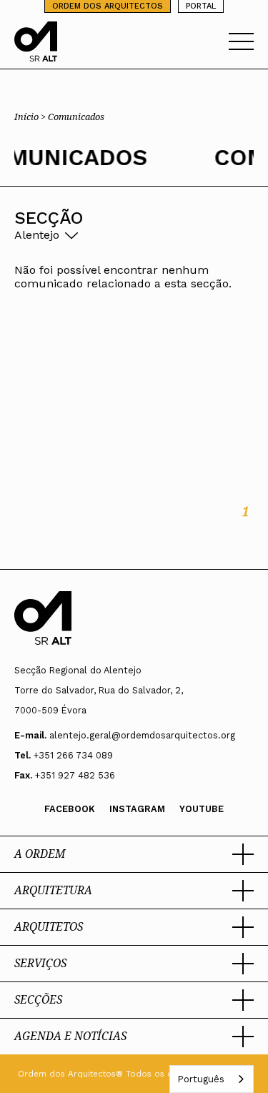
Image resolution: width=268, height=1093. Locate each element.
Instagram (137, 808)
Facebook (69, 808)
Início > (31, 116)
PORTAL (201, 6)
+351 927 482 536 (75, 775)
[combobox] (211, 1079)
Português (200, 1079)
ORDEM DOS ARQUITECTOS (107, 6)
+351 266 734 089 (73, 755)
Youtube (201, 808)
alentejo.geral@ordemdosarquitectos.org (142, 735)
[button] (134, 854)
